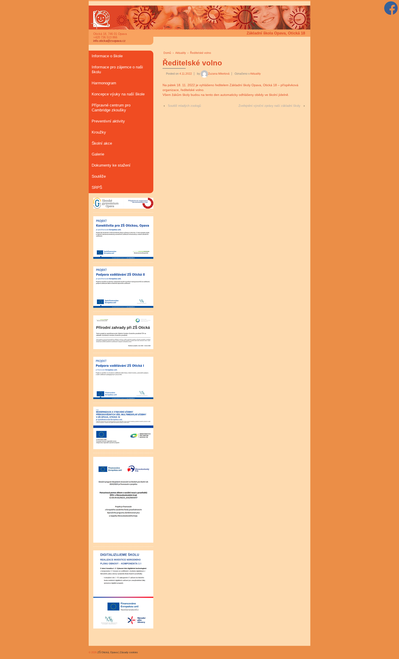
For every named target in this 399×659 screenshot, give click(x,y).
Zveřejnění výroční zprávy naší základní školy (269, 105)
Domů (167, 53)
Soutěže (99, 176)
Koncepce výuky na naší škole (118, 94)
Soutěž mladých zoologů (184, 105)
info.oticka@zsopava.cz (109, 41)
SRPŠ (97, 187)
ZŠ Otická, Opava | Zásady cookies (117, 652)
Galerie (98, 154)
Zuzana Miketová (219, 73)
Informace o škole (107, 56)
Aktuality (180, 53)
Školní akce (102, 143)
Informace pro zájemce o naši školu (117, 69)
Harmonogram (104, 83)
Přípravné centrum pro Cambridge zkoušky (111, 107)
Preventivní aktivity (108, 121)
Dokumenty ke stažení (111, 165)
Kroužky (99, 132)
